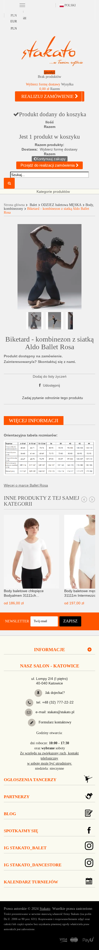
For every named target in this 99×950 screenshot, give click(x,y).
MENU (22, 5)
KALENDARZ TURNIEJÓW (31, 882)
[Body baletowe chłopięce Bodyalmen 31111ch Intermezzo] (31, 551)
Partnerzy (16, 796)
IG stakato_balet (25, 847)
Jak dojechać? (54, 693)
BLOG (10, 813)
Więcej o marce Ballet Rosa (26, 485)
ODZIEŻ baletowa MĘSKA (61, 205)
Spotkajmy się (21, 830)
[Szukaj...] (9, 183)
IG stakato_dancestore (32, 865)
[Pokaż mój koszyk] (49, 75)
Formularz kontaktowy (54, 722)
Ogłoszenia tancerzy (30, 779)
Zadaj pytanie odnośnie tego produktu (52, 398)
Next (92, 499)
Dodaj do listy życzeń (50, 376)
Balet (33, 205)
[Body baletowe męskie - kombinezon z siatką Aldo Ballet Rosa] (34, 320)
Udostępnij (51, 385)
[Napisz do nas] (28, 712)
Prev (84, 499)
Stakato (45, 909)
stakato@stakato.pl (60, 712)
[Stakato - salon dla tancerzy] (52, 51)
